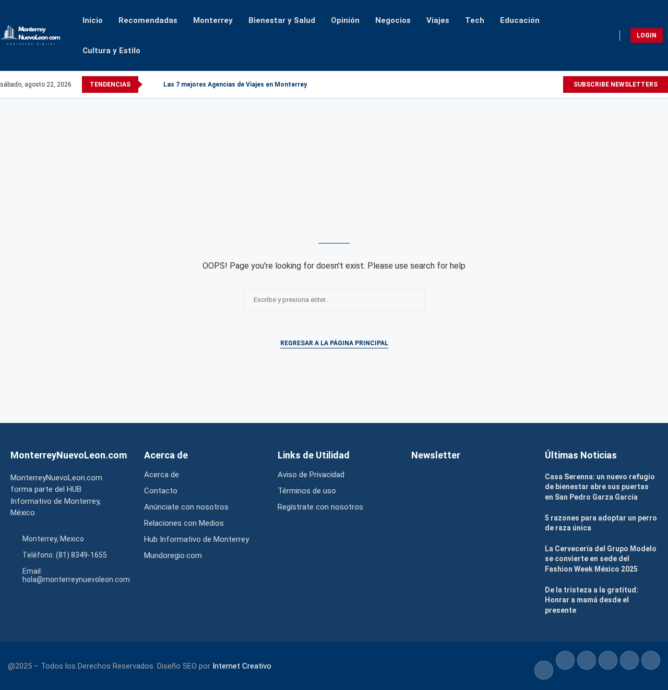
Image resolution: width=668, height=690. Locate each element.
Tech (474, 20)
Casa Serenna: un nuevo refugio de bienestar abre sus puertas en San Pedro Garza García (600, 487)
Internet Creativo (241, 666)
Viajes (437, 20)
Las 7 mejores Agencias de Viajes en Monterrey (235, 84)
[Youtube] (557, 84)
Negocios (393, 20)
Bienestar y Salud (281, 20)
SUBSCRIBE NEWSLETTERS (616, 84)
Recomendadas (147, 20)
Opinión (345, 20)
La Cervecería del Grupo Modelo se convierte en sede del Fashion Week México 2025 (601, 558)
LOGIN (647, 35)
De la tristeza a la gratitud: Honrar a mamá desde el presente (591, 600)
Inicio (92, 20)
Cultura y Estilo (111, 50)
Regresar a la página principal (334, 343)
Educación (520, 20)
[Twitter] (551, 84)
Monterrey (213, 20)
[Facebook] (542, 84)
